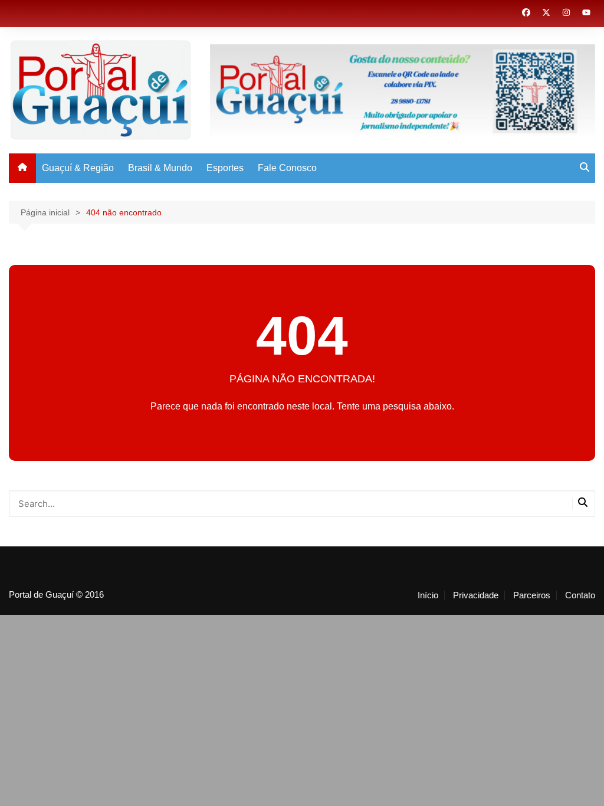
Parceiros (531, 595)
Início (428, 595)
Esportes (225, 168)
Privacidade (475, 595)
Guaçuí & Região (78, 168)
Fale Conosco (287, 168)
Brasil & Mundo (160, 168)
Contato (580, 595)
